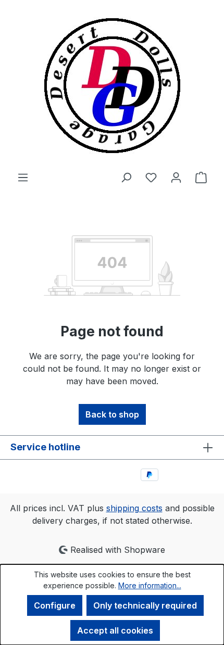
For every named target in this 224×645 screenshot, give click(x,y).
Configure (55, 605)
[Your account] (176, 177)
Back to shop (112, 414)
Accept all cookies (115, 630)
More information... (149, 585)
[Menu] (22, 177)
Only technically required (145, 605)
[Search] (126, 177)
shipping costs (134, 508)
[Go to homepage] (112, 85)
